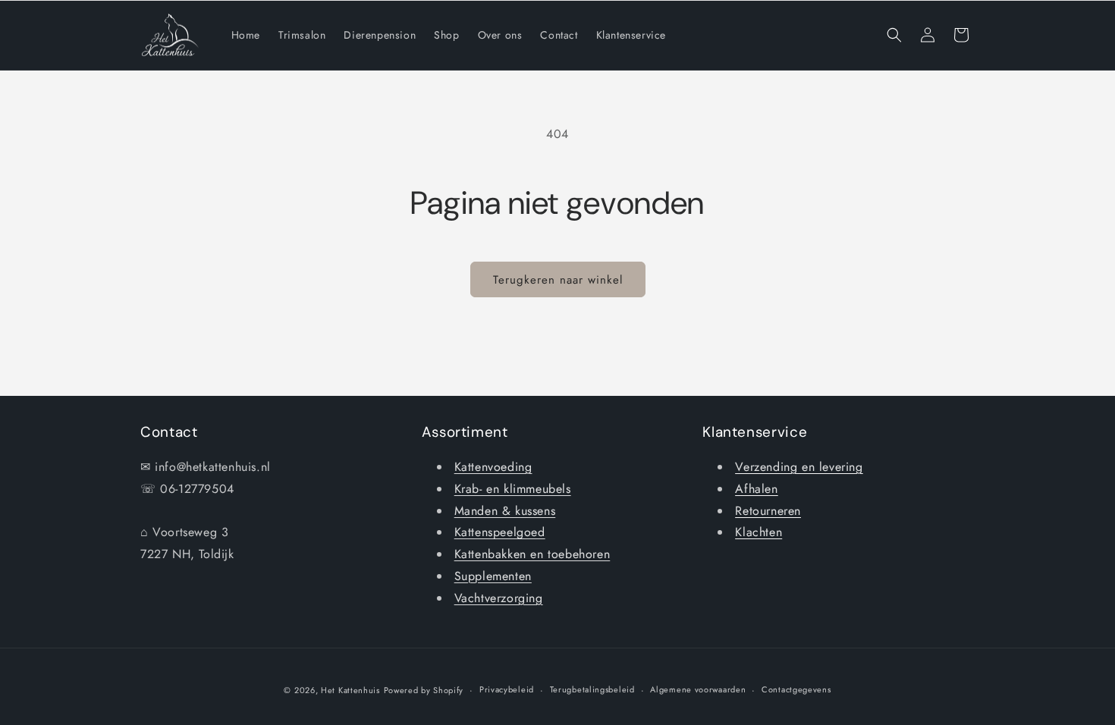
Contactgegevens (796, 689)
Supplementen (493, 576)
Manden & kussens (505, 510)
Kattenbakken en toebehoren (532, 554)
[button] (894, 35)
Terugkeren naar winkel (558, 279)
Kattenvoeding (493, 466)
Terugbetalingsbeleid (592, 689)
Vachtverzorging (498, 598)
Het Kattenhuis (350, 690)
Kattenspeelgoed (499, 532)
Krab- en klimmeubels (512, 488)
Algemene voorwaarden (698, 689)
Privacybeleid (506, 689)
